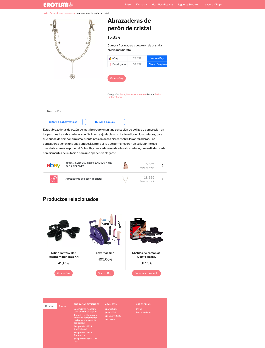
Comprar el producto (146, 273)
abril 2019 (110, 319)
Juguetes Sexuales (188, 4)
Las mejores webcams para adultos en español (85, 310)
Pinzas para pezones (67, 13)
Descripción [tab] (54, 111)
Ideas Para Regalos (162, 4)
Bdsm (128, 4)
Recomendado (143, 312)
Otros (139, 309)
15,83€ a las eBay (105, 121)
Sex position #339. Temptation (83, 333)
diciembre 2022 (113, 316)
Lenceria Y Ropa (213, 4)
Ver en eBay (116, 78)
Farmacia (141, 4)
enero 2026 (111, 309)
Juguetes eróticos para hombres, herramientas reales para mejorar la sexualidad (85, 319)
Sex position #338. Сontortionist (83, 327)
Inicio (45, 13)
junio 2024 (110, 312)
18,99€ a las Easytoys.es (63, 121)
